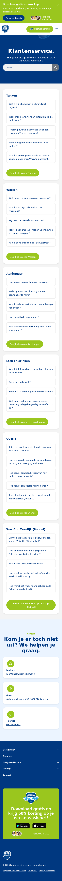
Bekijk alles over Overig (22, 512)
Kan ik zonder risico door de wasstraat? (29, 242)
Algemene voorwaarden (14, 870)
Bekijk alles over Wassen (23, 256)
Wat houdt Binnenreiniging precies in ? (29, 197)
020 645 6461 (13, 724)
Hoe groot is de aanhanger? (24, 317)
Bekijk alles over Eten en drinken (27, 421)
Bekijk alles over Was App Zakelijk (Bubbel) (31, 605)
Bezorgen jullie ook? (20, 381)
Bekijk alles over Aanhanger (25, 344)
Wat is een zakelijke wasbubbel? (26, 563)
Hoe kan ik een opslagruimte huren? (28, 485)
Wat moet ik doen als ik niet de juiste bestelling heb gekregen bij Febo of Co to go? (31, 404)
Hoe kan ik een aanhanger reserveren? (29, 281)
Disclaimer (32, 870)
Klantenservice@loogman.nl (21, 673)
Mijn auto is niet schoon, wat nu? (26, 220)
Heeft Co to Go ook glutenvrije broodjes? (31, 391)
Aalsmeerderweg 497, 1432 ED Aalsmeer (27, 699)
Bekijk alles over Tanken (23, 172)
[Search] (55, 67)
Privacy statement (47, 870)
